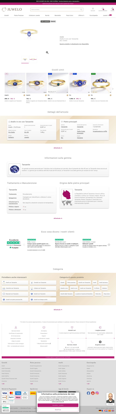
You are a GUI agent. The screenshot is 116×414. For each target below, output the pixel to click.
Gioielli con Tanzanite (84, 282)
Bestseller (58, 15)
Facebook (88, 393)
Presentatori (43, 333)
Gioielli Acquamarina (36, 366)
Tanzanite (64, 127)
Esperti (44, 336)
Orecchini (4, 381)
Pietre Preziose (19, 15)
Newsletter (44, 341)
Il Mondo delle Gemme (43, 343)
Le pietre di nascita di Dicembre (83, 294)
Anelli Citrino (62, 381)
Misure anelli (43, 346)
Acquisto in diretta (16, 338)
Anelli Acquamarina (63, 366)
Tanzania (80, 138)
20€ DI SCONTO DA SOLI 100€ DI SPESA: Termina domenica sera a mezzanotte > (58, 1)
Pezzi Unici (69, 15)
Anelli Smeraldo (6, 371)
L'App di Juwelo (15, 341)
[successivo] (112, 89)
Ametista (89, 378)
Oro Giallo (11, 132)
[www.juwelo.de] (100, 410)
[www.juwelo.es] (109, 410)
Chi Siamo (44, 331)
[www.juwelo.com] (113, 410)
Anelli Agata (61, 368)
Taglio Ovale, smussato (81, 132)
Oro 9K (26, 132)
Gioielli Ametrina (34, 376)
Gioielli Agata (34, 368)
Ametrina (89, 376)
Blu (62, 138)
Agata (88, 368)
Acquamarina (90, 366)
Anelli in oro (74, 288)
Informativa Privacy (25, 408)
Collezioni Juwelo (34, 15)
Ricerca (81, 9)
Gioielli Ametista (34, 373)
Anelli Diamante (6, 368)
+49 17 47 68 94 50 (72, 347)
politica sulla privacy (57, 402)
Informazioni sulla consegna (16, 343)
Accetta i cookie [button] (58, 405)
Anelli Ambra (61, 371)
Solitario (11, 137)
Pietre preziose (71, 282)
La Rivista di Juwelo (43, 338)
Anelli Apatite (62, 376)
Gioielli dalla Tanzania (66, 294)
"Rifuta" (57, 399)
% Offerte (96, 288)
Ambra (88, 373)
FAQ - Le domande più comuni (15, 346)
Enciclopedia (94, 15)
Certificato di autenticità (16, 333)
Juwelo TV (107, 15)
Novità (47, 15)
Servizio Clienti (16, 331)
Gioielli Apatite (34, 378)
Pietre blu (98, 294)
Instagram (97, 393)
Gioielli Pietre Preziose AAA (9, 378)
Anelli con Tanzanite (85, 288)
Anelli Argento (62, 378)
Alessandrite (90, 371)
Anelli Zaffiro (5, 376)
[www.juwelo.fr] (103, 410)
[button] (93, 9)
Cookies (36, 408)
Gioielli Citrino (34, 381)
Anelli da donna (103, 282)
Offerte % (81, 15)
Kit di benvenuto (15, 336)
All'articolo (57, 148)
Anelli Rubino (5, 373)
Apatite (89, 381)
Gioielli (6, 15)
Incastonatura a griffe (100, 131)
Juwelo (26, 137)
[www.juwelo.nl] (106, 410)
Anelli (94, 282)
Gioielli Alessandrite (35, 371)
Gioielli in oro (64, 288)
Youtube (93, 393)
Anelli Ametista (62, 373)
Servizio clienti (72, 345)
